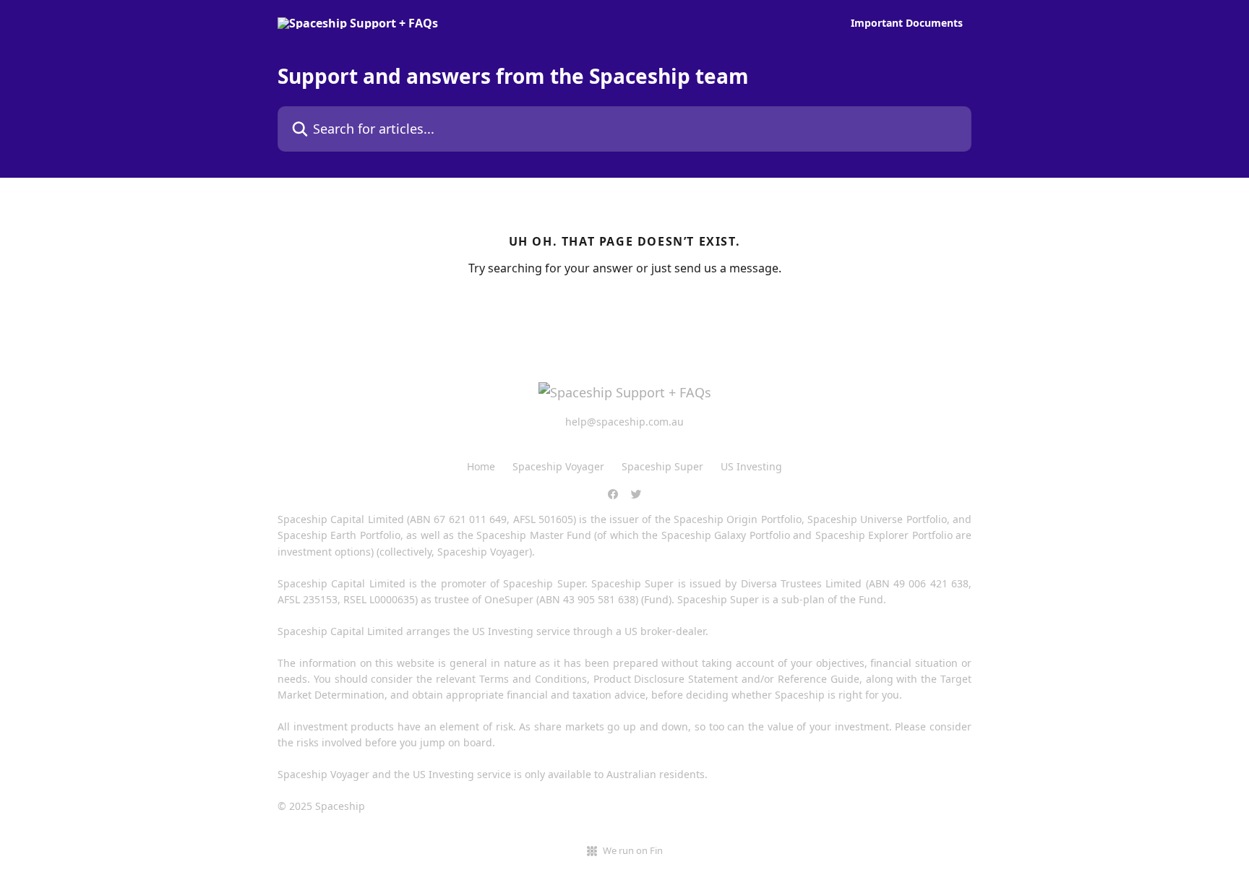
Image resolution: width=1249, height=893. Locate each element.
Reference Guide (818, 679)
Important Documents (907, 23)
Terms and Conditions (533, 679)
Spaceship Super (662, 466)
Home (481, 466)
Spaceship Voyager (558, 466)
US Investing (751, 466)
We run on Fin (633, 850)
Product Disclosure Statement (666, 679)
